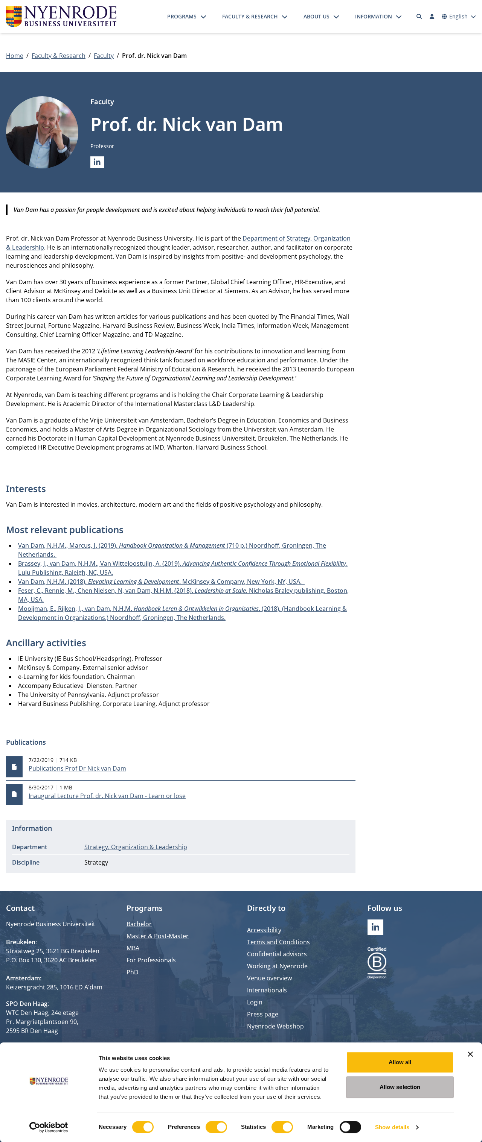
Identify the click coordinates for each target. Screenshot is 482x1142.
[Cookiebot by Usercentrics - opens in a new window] (49, 1127)
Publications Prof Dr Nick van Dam (77, 768)
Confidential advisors (277, 954)
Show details (392, 1127)
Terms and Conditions (278, 942)
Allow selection (400, 1087)
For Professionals (151, 960)
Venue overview (269, 978)
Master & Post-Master (158, 936)
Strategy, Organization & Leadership (135, 847)
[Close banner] (470, 1054)
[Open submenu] (203, 16)
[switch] (216, 1127)
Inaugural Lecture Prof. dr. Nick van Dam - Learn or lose (107, 796)
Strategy (96, 862)
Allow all (400, 1062)
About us (316, 16)
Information (373, 16)
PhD (133, 972)
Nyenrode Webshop (275, 1026)
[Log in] (432, 16)
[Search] (419, 16)
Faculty (104, 55)
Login (254, 1002)
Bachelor (139, 924)
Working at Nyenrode (277, 966)
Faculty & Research (250, 16)
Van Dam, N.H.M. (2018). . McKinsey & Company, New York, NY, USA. (161, 581)
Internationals (267, 990)
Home (14, 55)
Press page (262, 1014)
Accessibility (264, 930)
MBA (133, 948)
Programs (182, 16)
